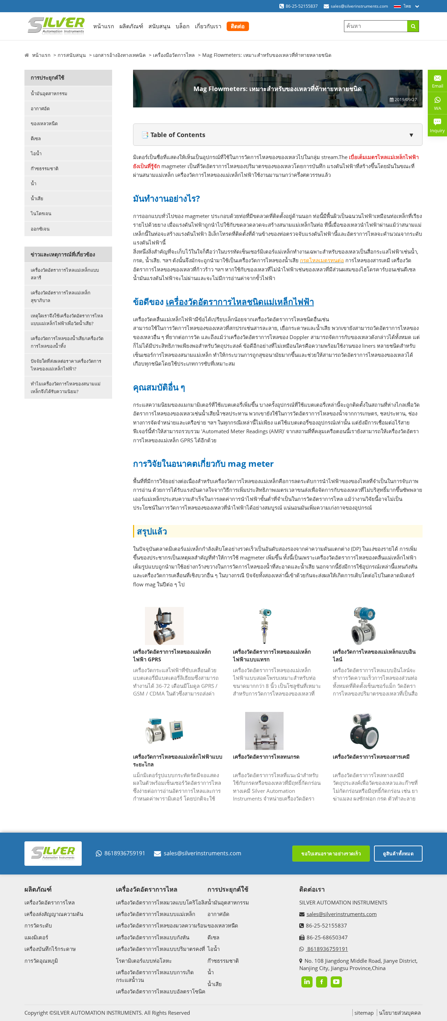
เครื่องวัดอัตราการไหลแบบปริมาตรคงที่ (160, 948)
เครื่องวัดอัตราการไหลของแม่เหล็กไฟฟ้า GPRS (172, 655)
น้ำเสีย (37, 198)
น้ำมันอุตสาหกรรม (49, 93)
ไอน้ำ (36, 153)
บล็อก (183, 26)
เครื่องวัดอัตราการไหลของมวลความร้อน (161, 925)
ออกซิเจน (40, 229)
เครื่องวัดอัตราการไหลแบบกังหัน (152, 937)
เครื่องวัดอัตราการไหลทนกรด (266, 756)
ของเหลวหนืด (44, 123)
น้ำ (33, 183)
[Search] (413, 26)
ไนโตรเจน (41, 213)
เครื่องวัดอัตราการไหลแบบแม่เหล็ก (155, 913)
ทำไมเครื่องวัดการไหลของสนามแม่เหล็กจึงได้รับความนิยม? (66, 388)
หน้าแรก (103, 26)
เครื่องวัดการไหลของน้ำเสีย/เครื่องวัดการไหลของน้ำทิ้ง (67, 342)
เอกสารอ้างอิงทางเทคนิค (119, 55)
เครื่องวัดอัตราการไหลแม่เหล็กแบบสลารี (65, 274)
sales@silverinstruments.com (359, 6)
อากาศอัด (40, 108)
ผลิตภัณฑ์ (131, 26)
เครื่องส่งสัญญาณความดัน (53, 913)
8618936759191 (124, 853)
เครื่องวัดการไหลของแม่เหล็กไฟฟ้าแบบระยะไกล (177, 760)
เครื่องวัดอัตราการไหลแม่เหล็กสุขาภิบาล (60, 296)
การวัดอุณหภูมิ (41, 960)
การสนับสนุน (72, 55)
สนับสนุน (159, 26)
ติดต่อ (238, 26)
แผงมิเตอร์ (36, 937)
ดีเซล (36, 138)
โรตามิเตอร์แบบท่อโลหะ (144, 960)
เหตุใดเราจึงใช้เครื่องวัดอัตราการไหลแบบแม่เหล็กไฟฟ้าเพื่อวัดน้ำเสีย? (67, 319)
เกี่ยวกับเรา (208, 26)
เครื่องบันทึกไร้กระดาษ (50, 948)
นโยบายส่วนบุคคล (400, 1012)
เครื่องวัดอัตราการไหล (49, 902)
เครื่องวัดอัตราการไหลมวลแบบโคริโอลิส (161, 902)
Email (435, 83)
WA (434, 109)
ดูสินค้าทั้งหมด (398, 853)
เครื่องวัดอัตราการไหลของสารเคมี (371, 756)
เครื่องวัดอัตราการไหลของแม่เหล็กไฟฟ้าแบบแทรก (272, 655)
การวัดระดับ (38, 925)
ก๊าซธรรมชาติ (44, 168)
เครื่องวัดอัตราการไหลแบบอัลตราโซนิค (160, 991)
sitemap (364, 1012)
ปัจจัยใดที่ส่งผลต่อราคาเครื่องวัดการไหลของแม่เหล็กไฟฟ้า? (66, 365)
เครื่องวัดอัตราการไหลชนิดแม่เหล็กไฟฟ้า (240, 301)
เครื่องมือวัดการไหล (174, 55)
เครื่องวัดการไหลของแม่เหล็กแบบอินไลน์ (374, 655)
